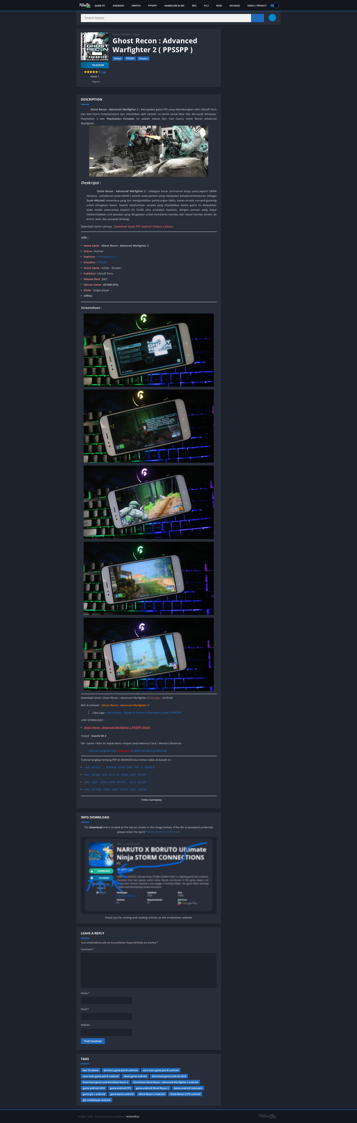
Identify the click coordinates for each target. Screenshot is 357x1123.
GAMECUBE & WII (174, 5)
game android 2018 (94, 1088)
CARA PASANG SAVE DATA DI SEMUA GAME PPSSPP (115, 774)
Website (85, 1025)
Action (136, 34)
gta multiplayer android (96, 1100)
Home (115, 34)
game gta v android (94, 1094)
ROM (219, 5)
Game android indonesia (188, 1088)
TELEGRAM (98, 65)
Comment (87, 949)
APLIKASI (234, 5)
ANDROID (118, 5)
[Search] (257, 18)
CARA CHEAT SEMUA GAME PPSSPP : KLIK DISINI (115, 782)
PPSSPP (152, 5)
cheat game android (135, 1076)
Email (85, 1009)
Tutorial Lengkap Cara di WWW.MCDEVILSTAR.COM (127, 750)
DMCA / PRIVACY (257, 5)
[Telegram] (272, 17)
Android (101, 256)
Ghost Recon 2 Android (152, 1094)
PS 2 (206, 5)
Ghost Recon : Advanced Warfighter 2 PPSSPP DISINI (117, 727)
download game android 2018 (169, 1076)
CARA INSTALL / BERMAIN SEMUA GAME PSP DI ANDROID (119, 767)
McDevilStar (132, 1116)
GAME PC (100, 5)
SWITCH (136, 5)
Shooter (143, 58)
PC (114, 256)
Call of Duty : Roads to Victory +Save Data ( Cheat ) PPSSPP (144, 712)
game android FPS (120, 1088)
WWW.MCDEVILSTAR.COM (163, 832)
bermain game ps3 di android (121, 1070)
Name (85, 993)
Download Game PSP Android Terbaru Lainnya (143, 226)
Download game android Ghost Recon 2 (105, 1082)
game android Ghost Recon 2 (152, 1088)
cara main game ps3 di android (100, 1076)
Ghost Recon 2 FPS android (185, 1094)
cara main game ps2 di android (160, 1070)
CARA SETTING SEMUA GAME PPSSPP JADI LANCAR (115, 789)
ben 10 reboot (91, 1070)
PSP (110, 256)
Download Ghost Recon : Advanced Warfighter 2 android (165, 1082)
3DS (194, 5)
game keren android (122, 1094)
